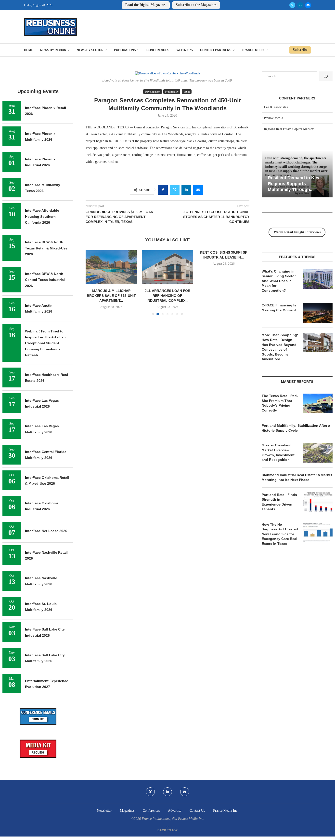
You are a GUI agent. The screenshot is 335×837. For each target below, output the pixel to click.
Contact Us (197, 810)
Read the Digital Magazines (145, 5)
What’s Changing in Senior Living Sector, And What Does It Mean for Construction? (279, 280)
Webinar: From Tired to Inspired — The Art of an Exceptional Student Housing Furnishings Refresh (45, 343)
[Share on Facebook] (163, 190)
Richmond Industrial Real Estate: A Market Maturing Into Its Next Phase (297, 477)
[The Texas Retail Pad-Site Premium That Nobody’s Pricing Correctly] (318, 403)
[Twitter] (292, 5)
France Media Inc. (225, 810)
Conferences (157, 50)
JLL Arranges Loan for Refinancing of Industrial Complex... (167, 295)
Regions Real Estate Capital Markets (289, 129)
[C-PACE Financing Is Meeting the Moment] (318, 313)
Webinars (185, 50)
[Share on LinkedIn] (186, 190)
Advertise (174, 810)
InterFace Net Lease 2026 (46, 531)
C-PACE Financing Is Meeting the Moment (279, 307)
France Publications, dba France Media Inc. (173, 819)
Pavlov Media (273, 118)
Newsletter (104, 810)
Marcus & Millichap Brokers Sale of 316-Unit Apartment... (111, 295)
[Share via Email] (198, 190)
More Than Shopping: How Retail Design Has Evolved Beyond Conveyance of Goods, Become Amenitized (280, 347)
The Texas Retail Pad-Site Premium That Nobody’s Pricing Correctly (280, 403)
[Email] (308, 5)
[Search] (326, 76)
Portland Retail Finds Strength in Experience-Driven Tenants (279, 502)
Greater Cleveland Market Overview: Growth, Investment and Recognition (278, 452)
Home (28, 50)
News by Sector (90, 50)
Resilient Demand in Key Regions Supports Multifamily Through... (293, 183)
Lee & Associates (276, 107)
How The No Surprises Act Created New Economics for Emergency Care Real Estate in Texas (280, 534)
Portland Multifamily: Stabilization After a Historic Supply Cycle (296, 428)
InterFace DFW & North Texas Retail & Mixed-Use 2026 (46, 248)
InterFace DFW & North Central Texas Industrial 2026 (45, 280)
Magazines (127, 810)
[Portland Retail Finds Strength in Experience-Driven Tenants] (318, 502)
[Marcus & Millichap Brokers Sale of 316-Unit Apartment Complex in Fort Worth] (111, 267)
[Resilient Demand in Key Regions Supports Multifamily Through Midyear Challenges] (297, 174)
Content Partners (215, 50)
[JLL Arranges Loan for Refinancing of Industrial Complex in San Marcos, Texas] (167, 267)
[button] (92, 282)
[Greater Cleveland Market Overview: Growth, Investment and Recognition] (318, 453)
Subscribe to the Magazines (196, 5)
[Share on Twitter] (175, 190)
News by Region (53, 50)
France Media (253, 50)
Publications (125, 50)
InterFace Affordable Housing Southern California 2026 (42, 216)
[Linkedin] (300, 5)
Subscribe (300, 50)
